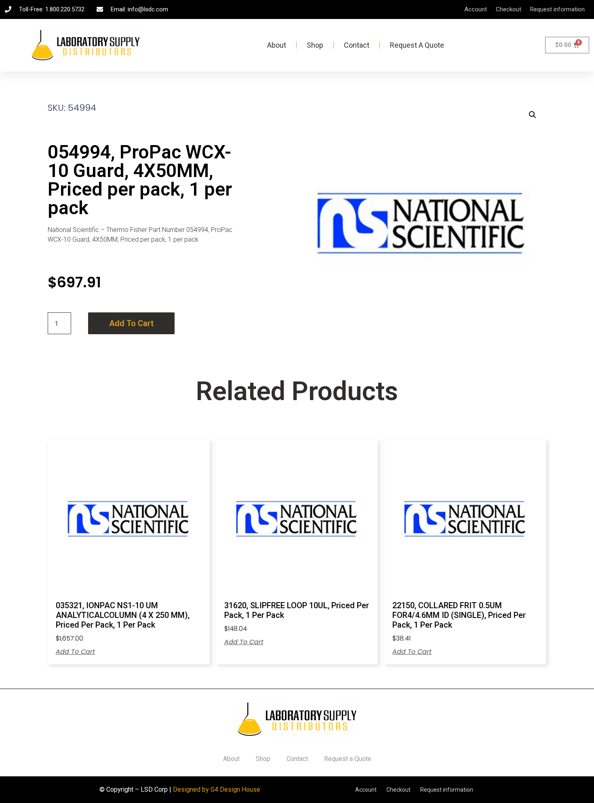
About (276, 45)
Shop (315, 45)
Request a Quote (417, 45)
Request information (557, 9)
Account (475, 9)
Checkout (508, 9)
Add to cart (131, 323)
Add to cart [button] (75, 652)
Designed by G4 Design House (216, 789)
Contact (356, 45)
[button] (532, 114)
